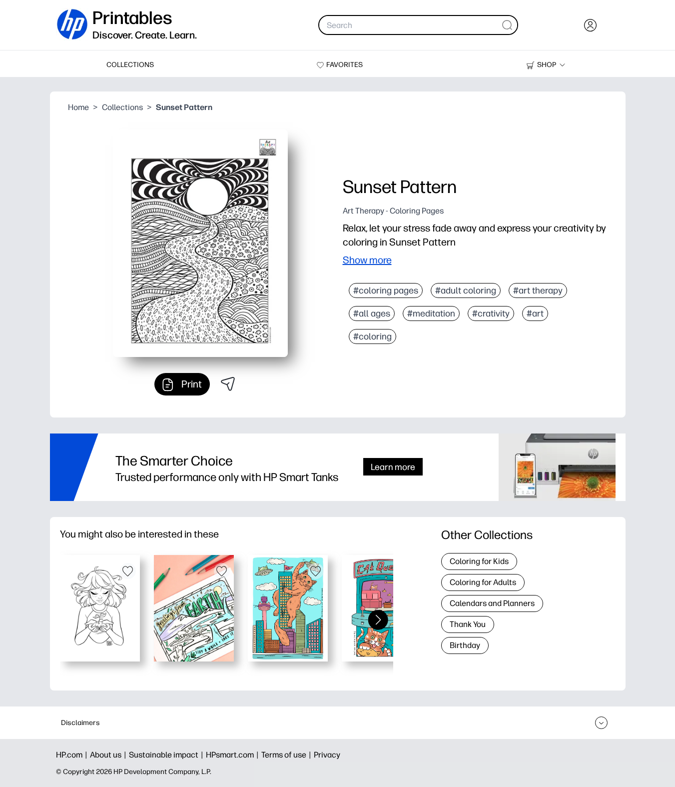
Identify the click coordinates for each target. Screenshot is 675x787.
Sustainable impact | (167, 755)
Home (78, 107)
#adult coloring (465, 290)
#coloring (372, 336)
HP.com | (73, 755)
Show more (367, 260)
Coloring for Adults (483, 582)
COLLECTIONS (130, 64)
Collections (122, 107)
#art (535, 313)
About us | (109, 755)
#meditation (431, 313)
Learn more (393, 467)
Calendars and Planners (492, 603)
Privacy (327, 755)
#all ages (371, 313)
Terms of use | (287, 755)
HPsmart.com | (233, 755)
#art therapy (538, 290)
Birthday (465, 645)
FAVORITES (344, 64)
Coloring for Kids (479, 561)
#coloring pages (385, 290)
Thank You (468, 624)
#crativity (491, 313)
